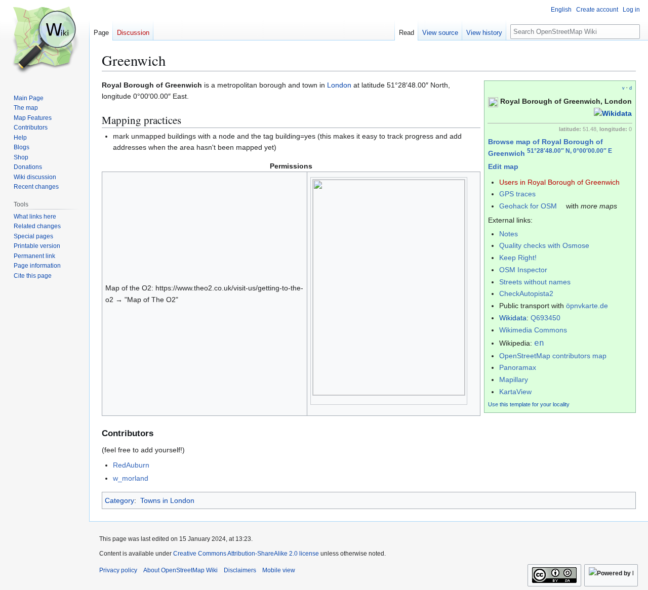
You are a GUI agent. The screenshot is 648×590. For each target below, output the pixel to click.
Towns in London (167, 500)
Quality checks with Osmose (544, 245)
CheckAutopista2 (526, 293)
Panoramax (517, 367)
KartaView (515, 392)
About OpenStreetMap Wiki (180, 570)
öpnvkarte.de (587, 306)
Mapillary (513, 379)
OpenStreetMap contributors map (552, 356)
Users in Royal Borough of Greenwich (559, 182)
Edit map (503, 166)
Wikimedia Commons (533, 330)
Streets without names (535, 282)
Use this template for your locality (529, 404)
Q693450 (545, 318)
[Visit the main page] (44, 40)
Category (119, 500)
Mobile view (278, 570)
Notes (508, 234)
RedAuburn (131, 465)
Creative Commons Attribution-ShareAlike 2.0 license (246, 553)
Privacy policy (118, 570)
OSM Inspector (523, 270)
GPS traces (517, 194)
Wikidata (512, 318)
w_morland (130, 478)
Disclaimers (240, 570)
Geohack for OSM (528, 206)
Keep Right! (518, 258)
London (339, 85)
